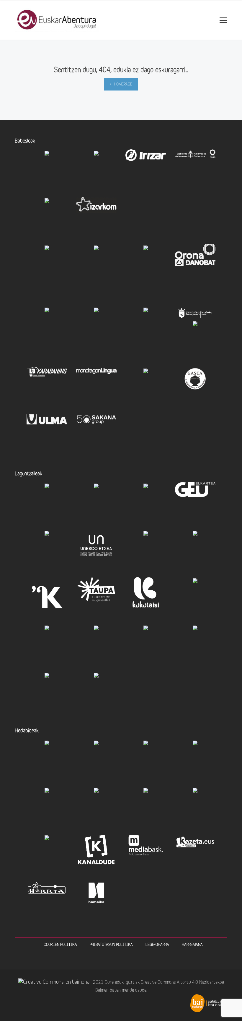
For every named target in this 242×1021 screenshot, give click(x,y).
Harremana (192, 945)
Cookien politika (60, 945)
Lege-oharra (157, 945)
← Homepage (121, 84)
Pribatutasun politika (111, 945)
